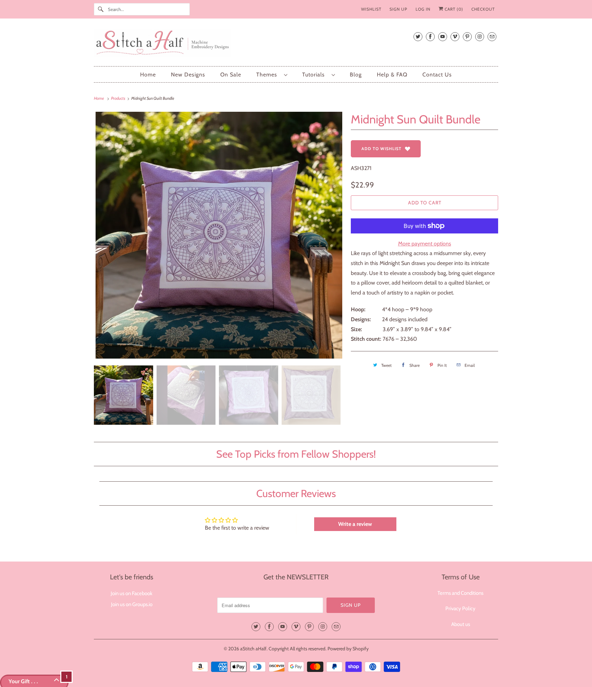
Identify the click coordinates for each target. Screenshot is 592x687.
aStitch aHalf (253, 649)
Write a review (355, 524)
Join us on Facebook (131, 593)
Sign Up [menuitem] (398, 9)
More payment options (424, 243)
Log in (423, 9)
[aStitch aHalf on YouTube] (442, 36)
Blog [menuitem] (356, 74)
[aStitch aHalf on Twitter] (418, 36)
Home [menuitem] (148, 74)
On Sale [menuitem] (230, 74)
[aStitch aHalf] (296, 44)
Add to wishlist (381, 148)
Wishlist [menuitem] (371, 9)
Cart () (453, 9)
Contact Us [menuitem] (437, 74)
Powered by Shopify (348, 649)
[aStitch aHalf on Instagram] (479, 36)
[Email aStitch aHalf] (492, 36)
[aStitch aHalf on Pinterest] (467, 36)
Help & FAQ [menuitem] (392, 74)
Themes (268, 74)
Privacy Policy (460, 608)
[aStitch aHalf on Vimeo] (455, 36)
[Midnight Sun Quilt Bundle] (219, 235)
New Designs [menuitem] (188, 74)
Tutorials (315, 74)
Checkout (483, 9)
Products (118, 98)
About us (460, 624)
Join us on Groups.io (131, 604)
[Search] (101, 9)
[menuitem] (271, 75)
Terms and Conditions (460, 593)
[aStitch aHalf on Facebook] (430, 36)
